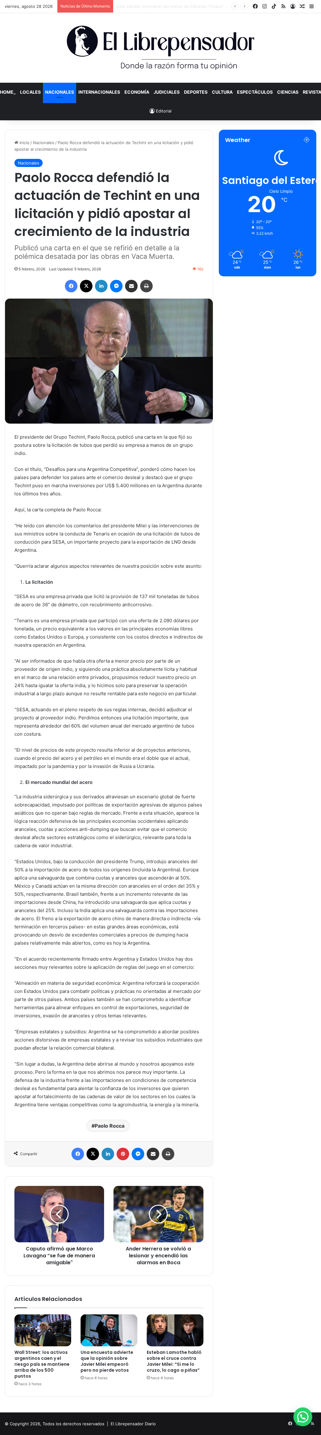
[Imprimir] (146, 286)
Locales (30, 92)
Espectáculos (255, 92)
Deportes (196, 92)
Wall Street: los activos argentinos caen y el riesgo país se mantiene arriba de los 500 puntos (42, 1364)
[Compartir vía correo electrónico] (131, 286)
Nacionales (59, 92)
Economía (136, 92)
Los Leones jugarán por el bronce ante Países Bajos (167, 6)
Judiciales (167, 92)
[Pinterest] (123, 1154)
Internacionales (99, 92)
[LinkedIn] (101, 286)
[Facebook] (71, 286)
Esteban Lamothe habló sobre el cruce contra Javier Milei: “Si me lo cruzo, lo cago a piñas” (174, 1361)
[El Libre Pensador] (160, 48)
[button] (302, 1416)
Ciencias (287, 92)
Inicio (23, 142)
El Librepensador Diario (133, 1423)
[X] (86, 286)
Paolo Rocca (109, 1126)
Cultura (222, 92)
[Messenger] (116, 286)
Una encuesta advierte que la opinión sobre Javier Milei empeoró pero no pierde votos (107, 1361)
